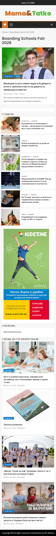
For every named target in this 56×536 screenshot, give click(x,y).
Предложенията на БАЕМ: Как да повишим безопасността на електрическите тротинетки (36, 181)
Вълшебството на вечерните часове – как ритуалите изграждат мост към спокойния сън (37, 126)
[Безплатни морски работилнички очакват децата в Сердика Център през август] (28, 498)
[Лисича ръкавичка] (28, 405)
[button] (11, 24)
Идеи (18, 76)
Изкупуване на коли (12, 331)
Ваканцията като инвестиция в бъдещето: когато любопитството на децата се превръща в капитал (27, 86)
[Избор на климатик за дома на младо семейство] (10, 143)
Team (23, 94)
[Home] (5, 24)
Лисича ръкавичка (13, 424)
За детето (9, 76)
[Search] (51, 24)
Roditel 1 (22, 385)
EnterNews (36, 533)
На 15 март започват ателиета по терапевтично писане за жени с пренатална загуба (36, 199)
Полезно (24, 194)
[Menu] (11, 24)
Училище (8, 370)
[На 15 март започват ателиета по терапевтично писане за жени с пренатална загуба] (10, 198)
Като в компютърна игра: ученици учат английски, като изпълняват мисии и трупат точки (26, 380)
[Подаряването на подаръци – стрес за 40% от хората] (10, 217)
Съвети (34, 121)
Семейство (25, 156)
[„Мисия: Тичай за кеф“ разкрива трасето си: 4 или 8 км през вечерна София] (28, 452)
